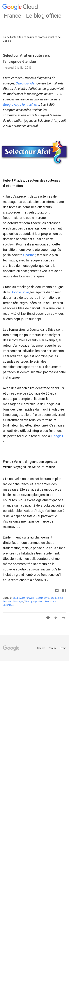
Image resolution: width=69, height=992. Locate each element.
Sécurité (7, 601)
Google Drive (20, 292)
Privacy (52, 648)
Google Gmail (57, 598)
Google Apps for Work (24, 598)
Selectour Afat (26, 83)
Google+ (57, 436)
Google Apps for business (21, 104)
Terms (63, 648)
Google (41, 648)
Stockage (18, 601)
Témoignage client (34, 601)
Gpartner (29, 255)
